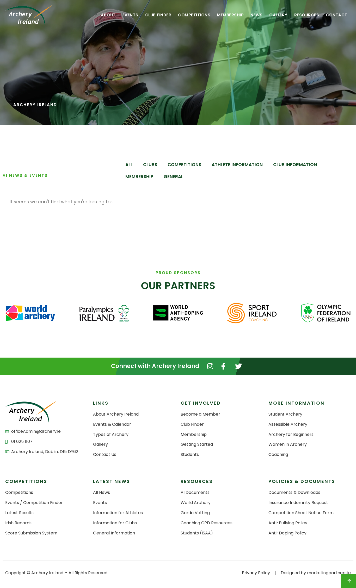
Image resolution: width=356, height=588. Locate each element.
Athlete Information (237, 164)
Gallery (278, 15)
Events (130, 15)
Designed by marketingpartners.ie (316, 573)
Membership (230, 15)
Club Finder (158, 15)
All (129, 164)
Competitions (194, 15)
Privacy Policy (256, 573)
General (173, 176)
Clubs (150, 164)
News (256, 15)
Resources (306, 15)
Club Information (295, 164)
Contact (336, 15)
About (108, 15)
